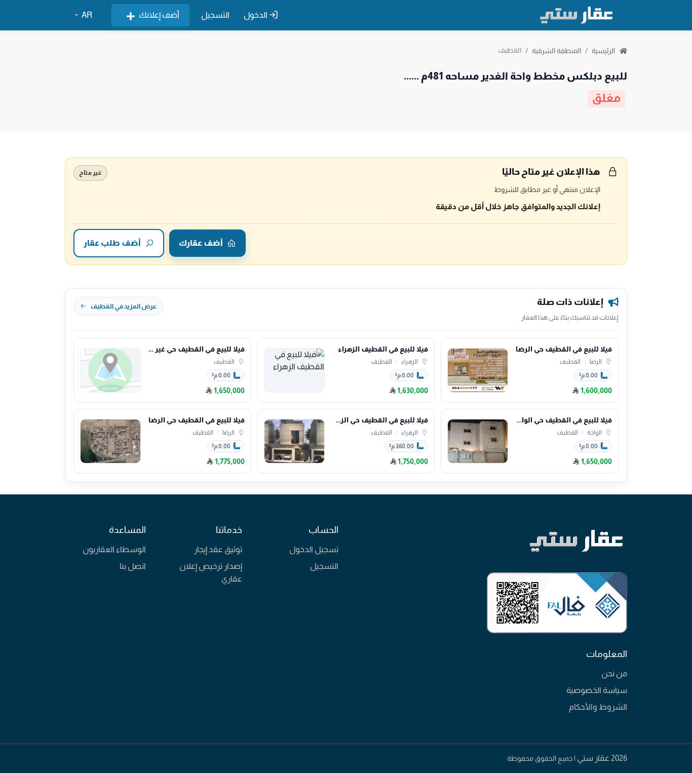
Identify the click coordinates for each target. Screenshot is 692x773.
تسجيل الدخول (313, 549)
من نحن (614, 673)
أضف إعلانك (159, 15)
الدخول (256, 15)
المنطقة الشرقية (556, 51)
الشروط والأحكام (598, 707)
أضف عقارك (201, 243)
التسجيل (215, 15)
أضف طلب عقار (112, 243)
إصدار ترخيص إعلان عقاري (210, 572)
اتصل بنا (133, 566)
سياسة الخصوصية (596, 690)
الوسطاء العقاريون (114, 549)
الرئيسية (604, 51)
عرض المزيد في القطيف (124, 306)
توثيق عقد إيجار (218, 549)
